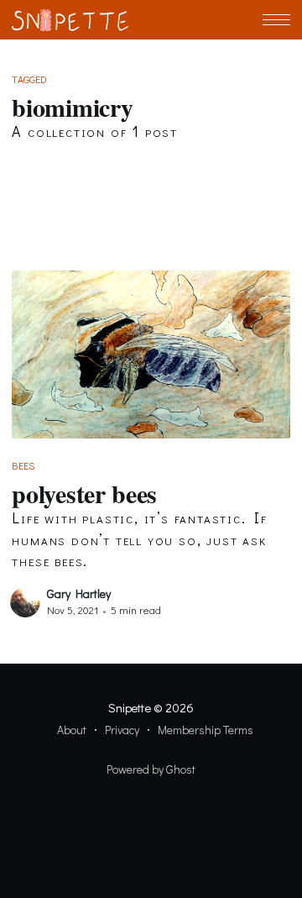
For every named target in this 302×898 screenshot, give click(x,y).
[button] (276, 20)
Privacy (122, 730)
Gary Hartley (79, 593)
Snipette (129, 707)
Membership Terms (205, 730)
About (71, 730)
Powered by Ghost (151, 769)
